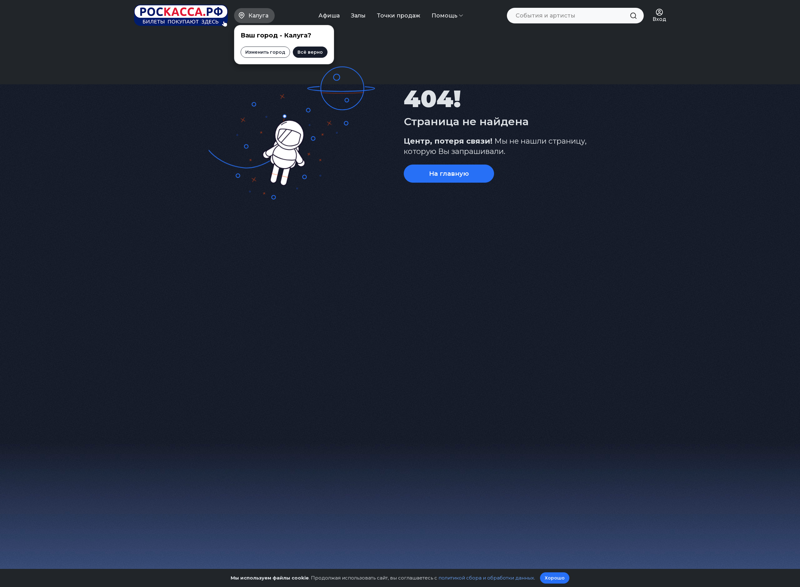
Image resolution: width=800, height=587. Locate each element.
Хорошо (555, 578)
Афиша (329, 15)
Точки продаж (398, 15)
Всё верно (310, 52)
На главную (449, 173)
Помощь (445, 15)
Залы (358, 15)
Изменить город (265, 52)
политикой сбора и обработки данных (486, 578)
